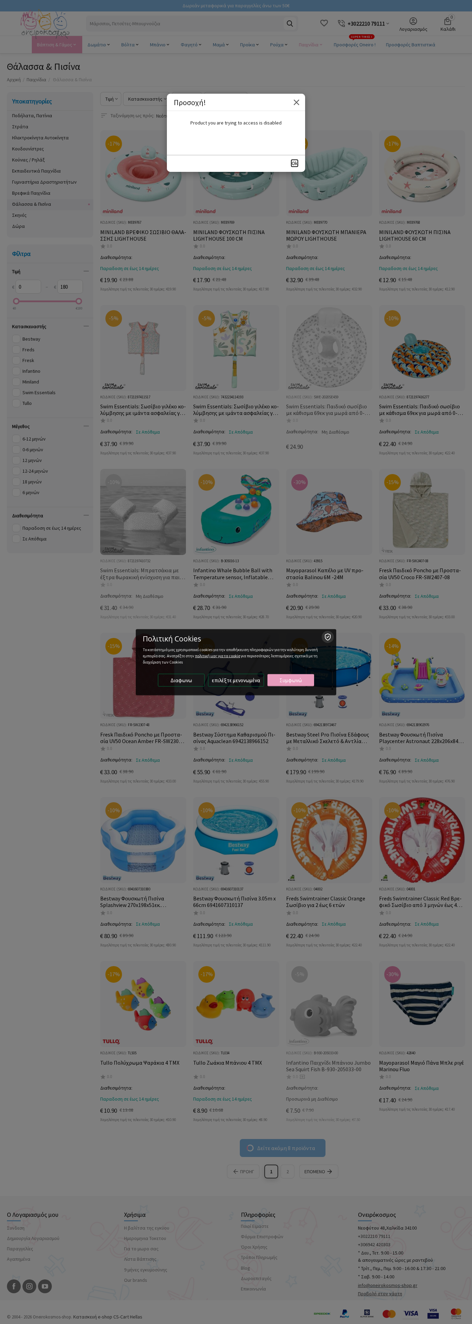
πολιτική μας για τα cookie (217, 655)
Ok (295, 163)
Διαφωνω (181, 680)
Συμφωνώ (291, 680)
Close (296, 102)
